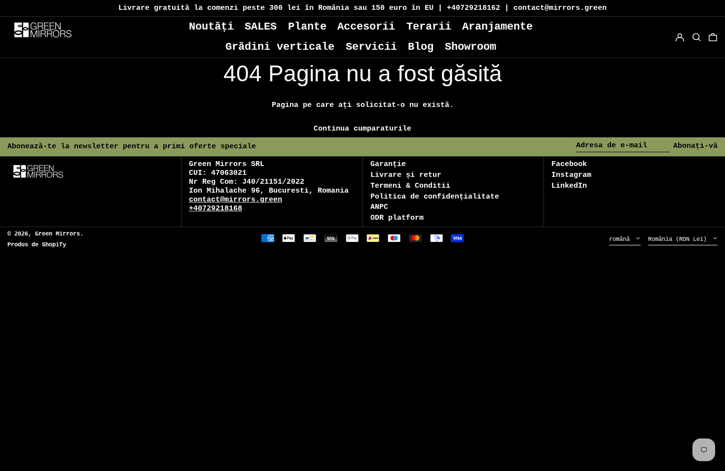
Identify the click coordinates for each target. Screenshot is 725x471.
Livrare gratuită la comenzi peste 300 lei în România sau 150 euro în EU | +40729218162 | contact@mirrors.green (362, 8)
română (621, 239)
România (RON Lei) (679, 239)
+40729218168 (215, 208)
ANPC (379, 207)
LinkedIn (569, 186)
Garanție (388, 164)
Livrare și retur (405, 175)
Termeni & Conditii (410, 186)
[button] (713, 37)
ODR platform (397, 218)
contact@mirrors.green (235, 200)
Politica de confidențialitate (434, 197)
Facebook (569, 164)
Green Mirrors (57, 234)
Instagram (571, 175)
